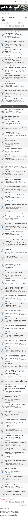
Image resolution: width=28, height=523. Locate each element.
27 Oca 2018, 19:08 (22, 464)
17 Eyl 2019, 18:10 (23, 190)
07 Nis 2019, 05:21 (23, 259)
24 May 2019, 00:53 (9, 210)
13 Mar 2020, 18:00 (22, 176)
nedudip (11, 207)
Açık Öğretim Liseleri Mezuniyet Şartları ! (16, 98)
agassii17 (16, 190)
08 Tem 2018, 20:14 (23, 366)
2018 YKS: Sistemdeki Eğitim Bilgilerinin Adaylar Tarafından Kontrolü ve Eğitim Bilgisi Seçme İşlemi (15, 372)
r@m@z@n (11, 350)
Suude (10, 133)
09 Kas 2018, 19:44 (22, 291)
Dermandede (12, 487)
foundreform (16, 151)
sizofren (15, 283)
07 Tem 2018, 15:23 (22, 376)
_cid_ (15, 299)
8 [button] (21, 25)
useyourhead (17, 455)
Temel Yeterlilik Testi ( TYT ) (12, 121)
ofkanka (11, 189)
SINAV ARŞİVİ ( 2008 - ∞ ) (11, 83)
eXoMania (16, 208)
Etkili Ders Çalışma (10, 280)
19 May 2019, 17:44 (23, 227)
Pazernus (16, 167)
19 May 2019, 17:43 (23, 236)
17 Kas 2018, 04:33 (22, 70)
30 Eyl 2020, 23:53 (9, 152)
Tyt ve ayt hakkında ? (10, 429)
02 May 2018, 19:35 (9, 425)
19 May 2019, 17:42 (23, 244)
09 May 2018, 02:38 (9, 415)
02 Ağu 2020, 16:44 (23, 161)
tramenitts (11, 174)
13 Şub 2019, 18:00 (9, 267)
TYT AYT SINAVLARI (10, 256)
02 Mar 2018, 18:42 (9, 448)
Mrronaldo (16, 414)
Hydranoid (16, 199)
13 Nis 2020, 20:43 (23, 167)
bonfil (10, 453)
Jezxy (10, 44)
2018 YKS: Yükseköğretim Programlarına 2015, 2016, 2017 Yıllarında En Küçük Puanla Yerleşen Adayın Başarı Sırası (15, 327)
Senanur (16, 227)
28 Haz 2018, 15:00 (9, 400)
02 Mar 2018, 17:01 (9, 456)
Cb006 (15, 182)
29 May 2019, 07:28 (9, 200)
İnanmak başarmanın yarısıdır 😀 (13, 148)
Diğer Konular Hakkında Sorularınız (12, 37)
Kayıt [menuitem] (18, 1)
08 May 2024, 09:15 (23, 135)
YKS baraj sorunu (9, 363)
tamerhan (11, 470)
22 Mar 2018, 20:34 (23, 432)
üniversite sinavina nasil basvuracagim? (15, 452)
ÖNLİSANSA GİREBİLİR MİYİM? (13, 179)
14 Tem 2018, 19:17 (21, 359)
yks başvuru (8, 263)
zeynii (10, 264)
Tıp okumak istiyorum (10, 132)
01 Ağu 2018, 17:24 (22, 351)
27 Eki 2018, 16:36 (21, 299)
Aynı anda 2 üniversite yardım (13, 348)
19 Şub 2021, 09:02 (9, 144)
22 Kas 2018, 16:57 (22, 283)
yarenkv (11, 166)
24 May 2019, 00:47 (9, 219)
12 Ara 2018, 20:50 (9, 276)
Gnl (10, 150)
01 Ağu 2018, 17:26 (22, 344)
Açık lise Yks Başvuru (10, 468)
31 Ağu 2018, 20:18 (21, 314)
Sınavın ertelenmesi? (10, 165)
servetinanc (16, 399)
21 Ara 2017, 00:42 (23, 481)
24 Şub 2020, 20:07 (22, 182)
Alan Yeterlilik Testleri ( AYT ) (12, 116)
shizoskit (11, 257)
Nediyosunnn (12, 142)
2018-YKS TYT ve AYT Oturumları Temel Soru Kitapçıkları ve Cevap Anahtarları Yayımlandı (15, 388)
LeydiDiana (16, 423)
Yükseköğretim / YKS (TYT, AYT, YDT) (13, 19)
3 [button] (15, 25)
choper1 (11, 365)
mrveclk (11, 282)
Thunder (16, 481)
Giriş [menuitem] (23, 1)
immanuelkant (17, 275)
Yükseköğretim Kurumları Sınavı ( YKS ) (15, 127)
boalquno (11, 422)
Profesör (11, 34)
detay (10, 463)
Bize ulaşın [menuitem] (12, 520)
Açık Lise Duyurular (20, 45)
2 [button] (13, 25)
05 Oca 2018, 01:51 (9, 472)
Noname (11, 430)
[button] (10, 26)
